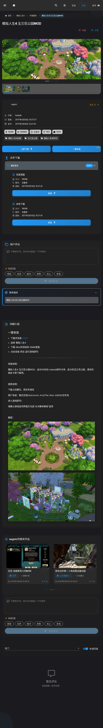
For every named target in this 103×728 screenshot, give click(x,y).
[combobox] (42, 647)
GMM (25, 338)
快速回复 (93, 648)
